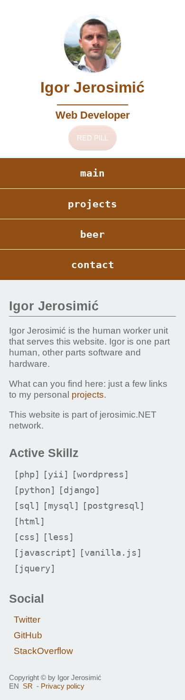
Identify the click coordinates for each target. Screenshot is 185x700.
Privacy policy (62, 686)
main (92, 173)
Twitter (27, 620)
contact (92, 265)
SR (28, 686)
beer (92, 234)
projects (92, 204)
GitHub (28, 635)
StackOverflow (43, 651)
